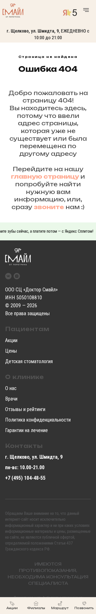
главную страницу (45, 176)
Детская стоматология (29, 361)
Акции (11, 340)
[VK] (8, 276)
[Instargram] (17, 276)
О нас (10, 388)
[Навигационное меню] (86, 10)
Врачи (11, 399)
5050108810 (29, 297)
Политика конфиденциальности (38, 420)
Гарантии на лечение (26, 430)
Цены (11, 351)
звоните (49, 206)
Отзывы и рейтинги (25, 409)
